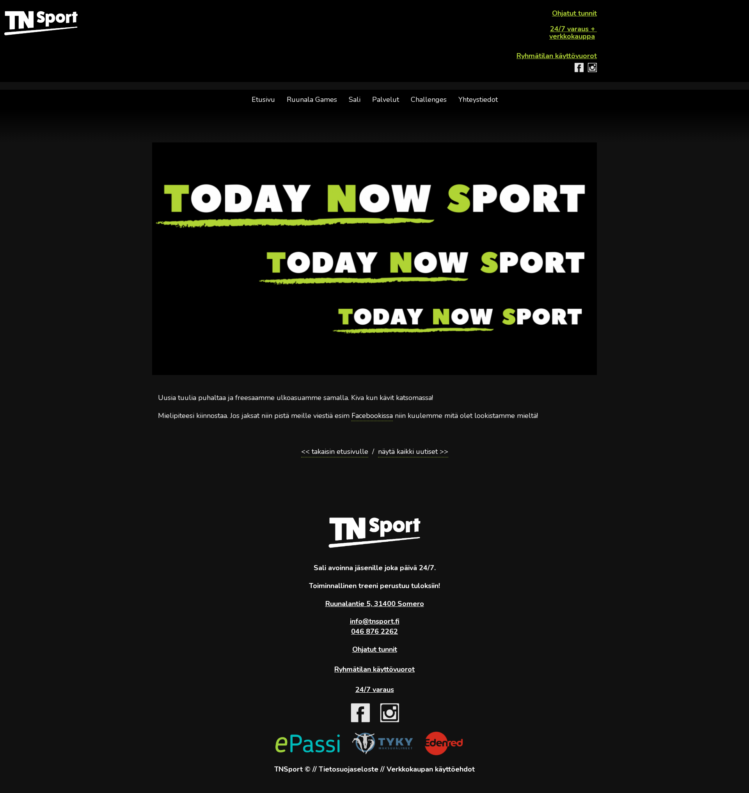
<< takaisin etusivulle (334, 451)
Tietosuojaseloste (348, 769)
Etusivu (263, 99)
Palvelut (385, 99)
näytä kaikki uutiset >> (413, 451)
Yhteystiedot (478, 99)
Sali (354, 99)
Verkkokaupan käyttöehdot (431, 769)
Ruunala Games (312, 99)
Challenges (429, 99)
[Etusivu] (41, 23)
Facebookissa (372, 415)
